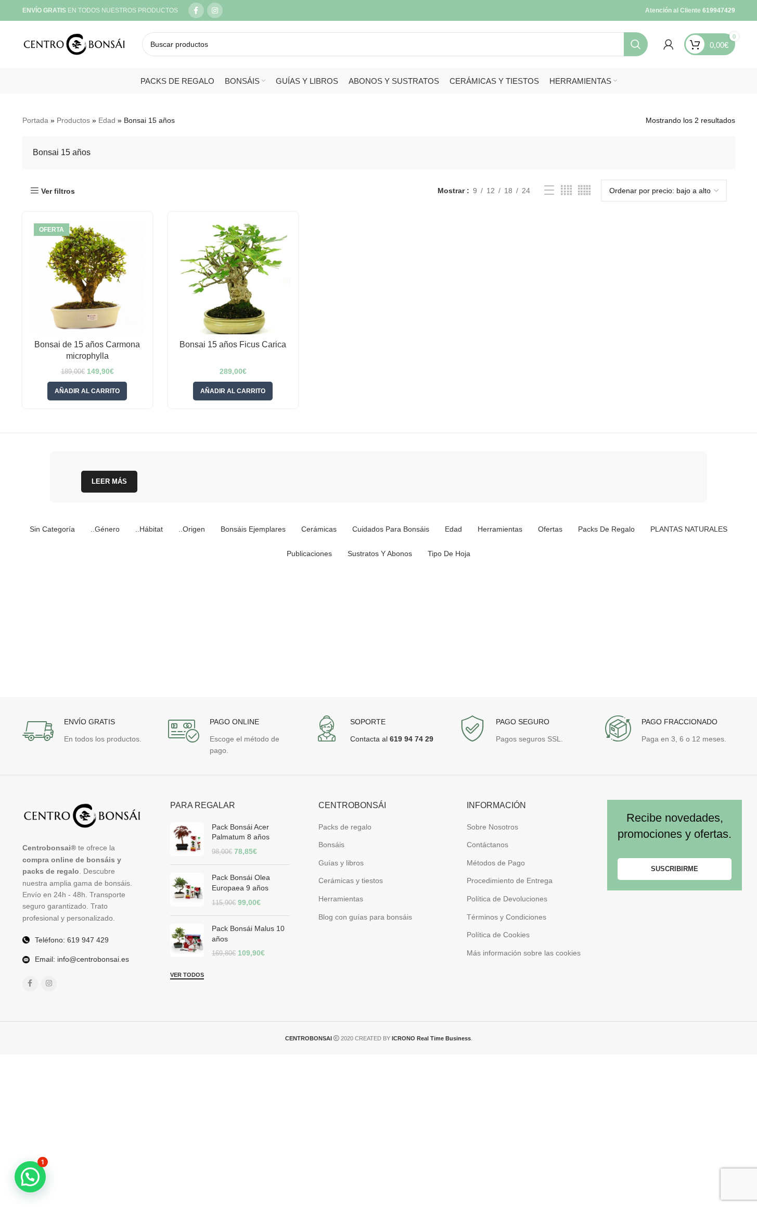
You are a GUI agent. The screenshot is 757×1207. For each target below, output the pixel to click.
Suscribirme (674, 869)
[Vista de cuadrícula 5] (584, 190)
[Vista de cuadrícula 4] (566, 190)
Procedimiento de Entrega (510, 880)
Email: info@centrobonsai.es (82, 959)
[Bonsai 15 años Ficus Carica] (233, 277)
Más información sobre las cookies (524, 953)
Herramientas (340, 899)
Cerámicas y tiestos (350, 880)
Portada (35, 120)
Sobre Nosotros (492, 827)
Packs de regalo (344, 827)
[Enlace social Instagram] (215, 10)
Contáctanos (487, 844)
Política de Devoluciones (507, 899)
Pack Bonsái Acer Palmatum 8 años (241, 832)
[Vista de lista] (549, 190)
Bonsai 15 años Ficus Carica (232, 344)
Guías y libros (341, 863)
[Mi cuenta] (668, 44)
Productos (73, 120)
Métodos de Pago (496, 863)
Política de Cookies (498, 935)
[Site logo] (74, 44)
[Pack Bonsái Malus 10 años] (187, 941)
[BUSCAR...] (636, 44)
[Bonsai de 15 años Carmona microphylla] (87, 277)
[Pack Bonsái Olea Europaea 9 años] (187, 890)
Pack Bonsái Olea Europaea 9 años (241, 882)
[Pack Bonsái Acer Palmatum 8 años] (187, 839)
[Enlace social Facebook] (196, 10)
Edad (107, 120)
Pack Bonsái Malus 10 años (248, 933)
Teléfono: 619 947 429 (72, 940)
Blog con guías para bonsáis (365, 917)
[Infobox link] (82, 731)
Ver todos (187, 975)
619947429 (718, 10)
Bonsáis (331, 844)
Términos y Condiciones (506, 917)
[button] (87, 391)
